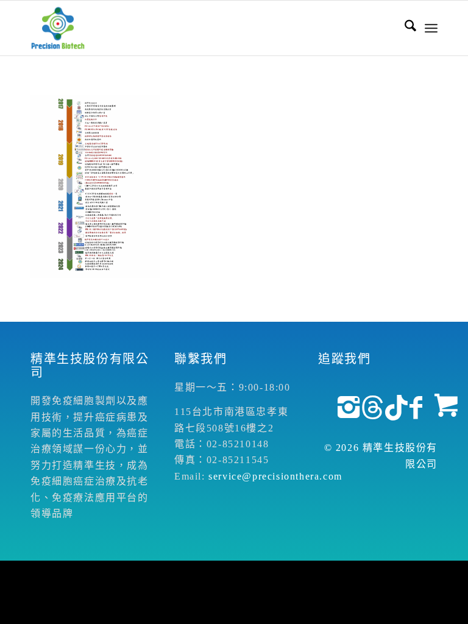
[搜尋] (404, 28)
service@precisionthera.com (275, 476)
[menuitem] (404, 28)
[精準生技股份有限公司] (57, 28)
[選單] (431, 28)
